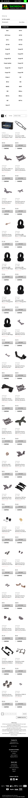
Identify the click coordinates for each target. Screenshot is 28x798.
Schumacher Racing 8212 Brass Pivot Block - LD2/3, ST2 (20, 532)
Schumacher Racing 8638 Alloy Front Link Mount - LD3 (20, 334)
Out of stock (7, 145)
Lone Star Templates (21, 796)
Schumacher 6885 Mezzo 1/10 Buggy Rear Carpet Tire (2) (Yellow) (20, 302)
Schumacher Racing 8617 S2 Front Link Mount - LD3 (6, 367)
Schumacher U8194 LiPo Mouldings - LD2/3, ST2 (19, 663)
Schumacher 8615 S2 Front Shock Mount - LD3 (20, 203)
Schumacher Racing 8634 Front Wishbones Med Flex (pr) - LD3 (20, 170)
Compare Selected (21, 717)
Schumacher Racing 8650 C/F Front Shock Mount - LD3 (20, 433)
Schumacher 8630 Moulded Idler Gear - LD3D (7, 466)
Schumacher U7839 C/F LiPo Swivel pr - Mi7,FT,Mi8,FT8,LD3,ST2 (20, 696)
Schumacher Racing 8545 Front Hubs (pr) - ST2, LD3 (20, 564)
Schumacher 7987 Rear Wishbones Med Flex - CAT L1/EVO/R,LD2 (20, 499)
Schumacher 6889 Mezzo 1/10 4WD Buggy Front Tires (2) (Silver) (20, 236)
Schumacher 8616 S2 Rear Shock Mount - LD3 (7, 203)
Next (24, 713)
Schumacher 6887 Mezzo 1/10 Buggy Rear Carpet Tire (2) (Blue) (7, 302)
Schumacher (17, 132)
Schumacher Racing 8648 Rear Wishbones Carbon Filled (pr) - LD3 (7, 433)
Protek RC (3, 132)
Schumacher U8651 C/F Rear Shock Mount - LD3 (7, 170)
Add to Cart (21, 145)
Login (15, 1)
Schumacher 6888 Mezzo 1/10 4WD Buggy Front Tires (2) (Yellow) (7, 269)
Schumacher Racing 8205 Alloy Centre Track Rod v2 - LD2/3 (20, 367)
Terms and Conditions (14, 767)
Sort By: (10, 115)
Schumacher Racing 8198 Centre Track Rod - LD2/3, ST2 (7, 400)
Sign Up (19, 1)
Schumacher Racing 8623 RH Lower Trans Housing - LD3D (20, 466)
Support (14, 771)
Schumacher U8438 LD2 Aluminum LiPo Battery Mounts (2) (7, 663)
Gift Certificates (14, 751)
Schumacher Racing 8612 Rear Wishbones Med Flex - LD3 (20, 400)
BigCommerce (9, 796)
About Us (14, 769)
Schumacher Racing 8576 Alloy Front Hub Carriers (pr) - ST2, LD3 (7, 630)
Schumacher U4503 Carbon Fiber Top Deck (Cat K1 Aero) (20, 137)
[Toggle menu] (2, 2)
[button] (14, 22)
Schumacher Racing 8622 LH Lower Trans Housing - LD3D (6, 499)
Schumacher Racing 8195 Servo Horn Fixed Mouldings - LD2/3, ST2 (7, 564)
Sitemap (15, 795)
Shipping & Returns (14, 756)
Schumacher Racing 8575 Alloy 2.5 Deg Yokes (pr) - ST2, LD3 (20, 597)
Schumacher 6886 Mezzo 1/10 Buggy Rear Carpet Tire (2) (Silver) (20, 269)
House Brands (14, 764)
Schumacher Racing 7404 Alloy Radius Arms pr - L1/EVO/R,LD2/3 (7, 696)
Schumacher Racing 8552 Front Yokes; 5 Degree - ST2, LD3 (6, 597)
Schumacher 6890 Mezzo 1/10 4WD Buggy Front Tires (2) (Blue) (7, 334)
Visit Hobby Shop (14, 765)
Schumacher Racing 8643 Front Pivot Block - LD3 (20, 630)
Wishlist (14, 753)
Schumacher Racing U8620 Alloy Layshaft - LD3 (7, 236)
